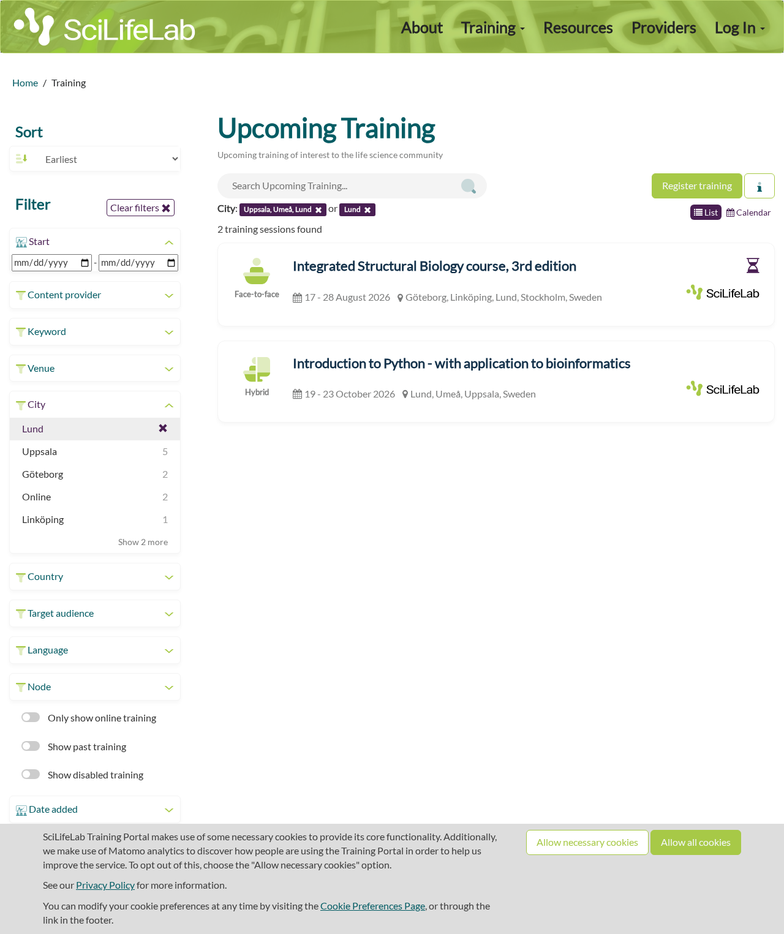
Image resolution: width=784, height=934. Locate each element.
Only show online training (101, 717)
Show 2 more (143, 542)
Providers (663, 27)
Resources (578, 27)
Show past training (86, 746)
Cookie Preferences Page (372, 905)
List (710, 212)
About (422, 27)
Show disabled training (94, 774)
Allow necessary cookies (587, 842)
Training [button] (490, 27)
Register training (697, 185)
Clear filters (135, 207)
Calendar (752, 212)
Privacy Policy (105, 885)
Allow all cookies (696, 842)
